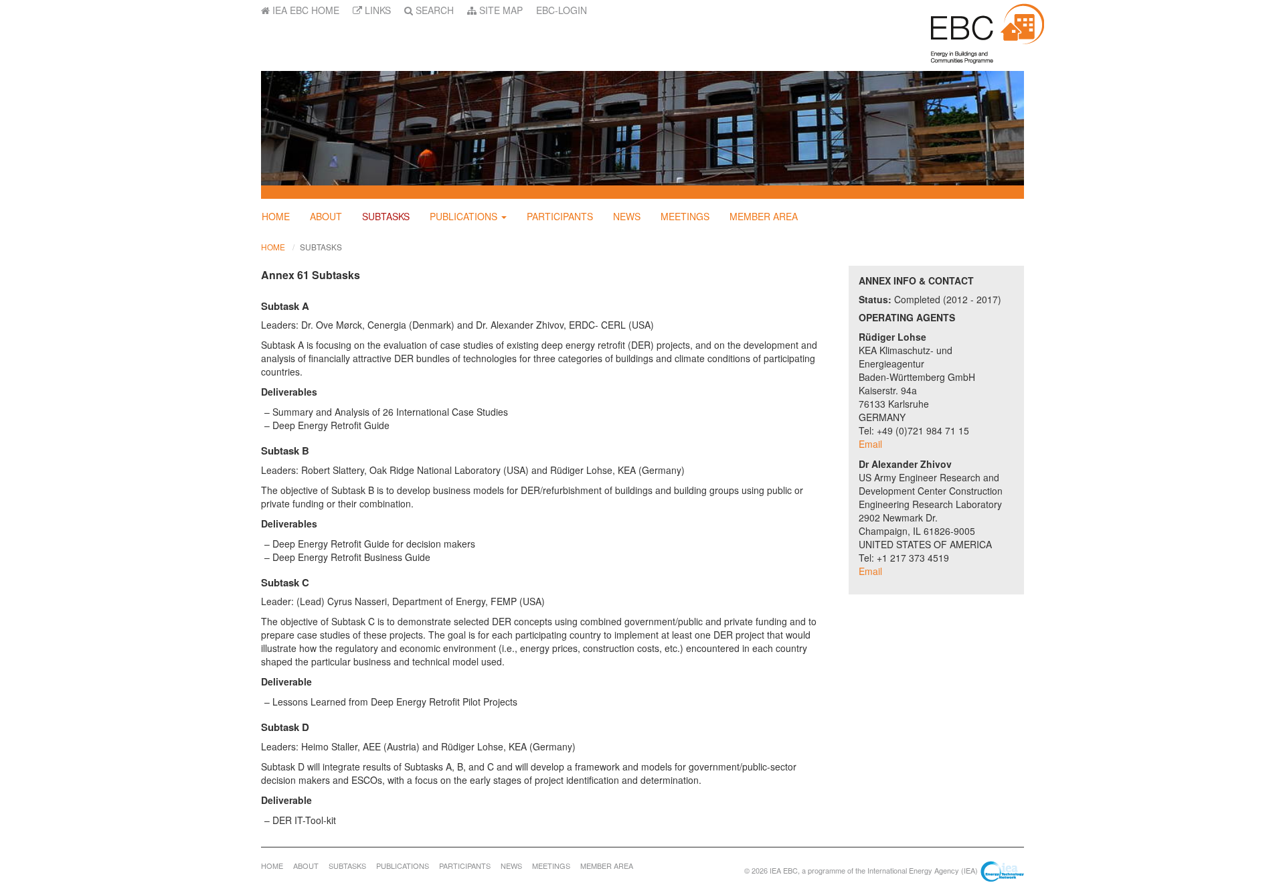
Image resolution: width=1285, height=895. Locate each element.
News (626, 216)
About (326, 216)
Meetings (685, 216)
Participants (560, 216)
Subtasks (386, 216)
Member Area (764, 216)
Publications (463, 216)
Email (870, 444)
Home (276, 216)
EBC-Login (561, 10)
